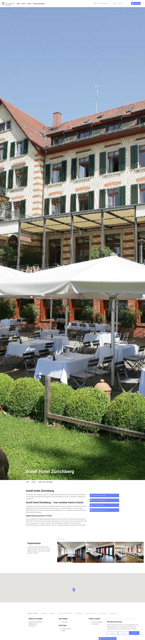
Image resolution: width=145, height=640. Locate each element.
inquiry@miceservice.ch (100, 510)
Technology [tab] (78, 613)
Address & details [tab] (32, 613)
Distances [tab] (52, 613)
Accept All (134, 633)
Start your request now (100, 500)
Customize (112, 633)
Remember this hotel (99, 495)
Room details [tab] (113, 613)
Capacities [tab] (43, 613)
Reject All (123, 633)
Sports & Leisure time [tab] (91, 613)
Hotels (23, 3)
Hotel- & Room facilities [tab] (65, 613)
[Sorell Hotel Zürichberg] (8, 3)
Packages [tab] (103, 613)
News (18, 3)
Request (137, 3)
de (143, 3)
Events (29, 3)
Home (27, 482)
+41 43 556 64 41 (98, 505)
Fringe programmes (39, 3)
